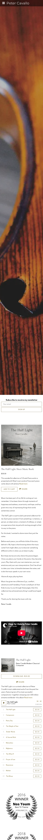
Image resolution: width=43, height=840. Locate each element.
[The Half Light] (8, 665)
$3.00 (37, 709)
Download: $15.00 (21, 676)
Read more (23, 484)
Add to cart (9, 489)
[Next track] (41, 701)
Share (25, 489)
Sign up (21, 409)
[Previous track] (38, 701)
